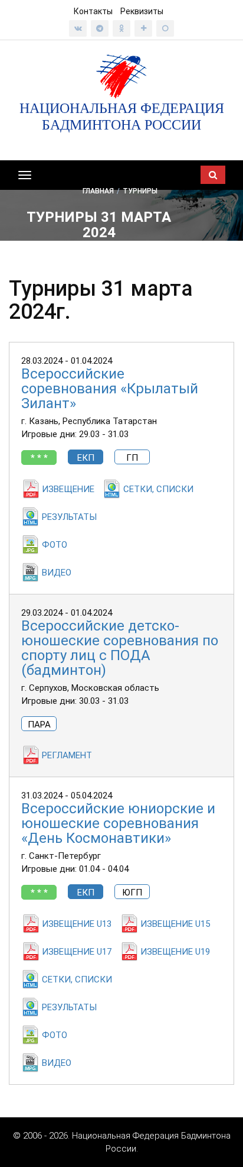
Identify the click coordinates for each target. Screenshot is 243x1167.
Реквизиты (141, 11)
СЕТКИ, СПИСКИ (158, 489)
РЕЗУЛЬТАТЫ (69, 517)
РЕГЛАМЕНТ (67, 755)
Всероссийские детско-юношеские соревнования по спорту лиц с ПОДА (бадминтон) (119, 648)
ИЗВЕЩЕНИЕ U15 (175, 924)
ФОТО (54, 544)
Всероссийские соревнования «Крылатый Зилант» (109, 389)
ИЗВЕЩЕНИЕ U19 (175, 951)
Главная (98, 191)
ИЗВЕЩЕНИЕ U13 (76, 924)
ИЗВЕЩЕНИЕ (68, 489)
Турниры (140, 191)
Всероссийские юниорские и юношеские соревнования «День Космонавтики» (118, 823)
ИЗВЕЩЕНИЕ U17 (76, 951)
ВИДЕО (56, 572)
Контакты (93, 11)
